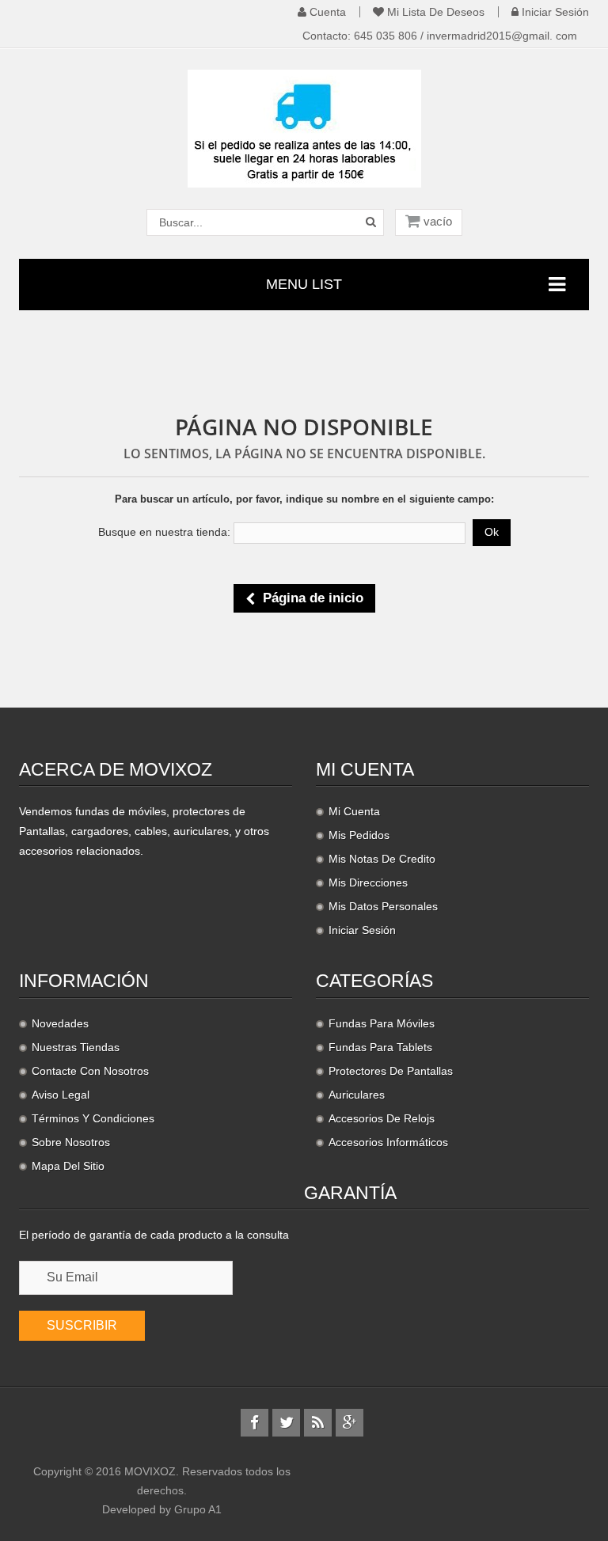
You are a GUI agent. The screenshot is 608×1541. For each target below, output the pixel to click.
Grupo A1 (198, 1509)
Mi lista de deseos (434, 11)
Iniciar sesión (554, 11)
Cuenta (326, 11)
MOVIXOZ (150, 1471)
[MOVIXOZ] (304, 127)
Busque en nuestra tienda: (164, 532)
